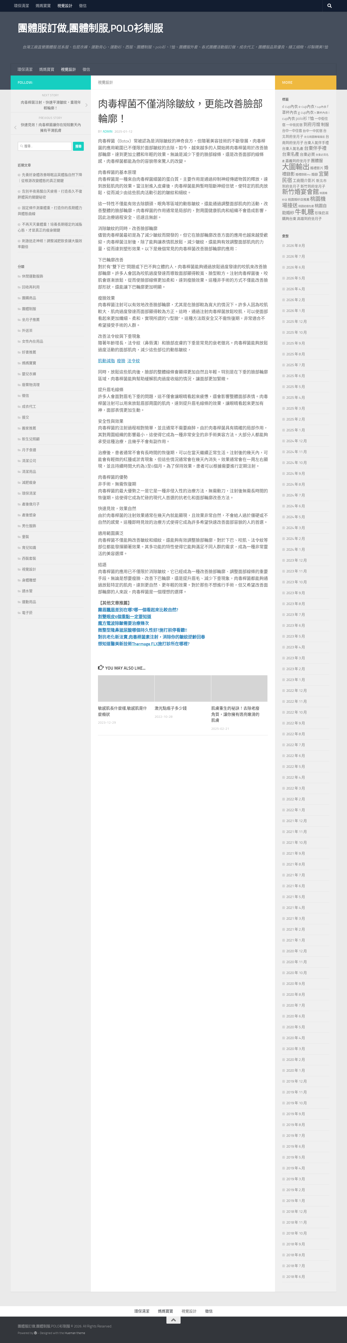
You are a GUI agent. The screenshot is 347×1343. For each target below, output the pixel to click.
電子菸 (27, 613)
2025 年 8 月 (295, 354)
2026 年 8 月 (295, 245)
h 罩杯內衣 (321, 112)
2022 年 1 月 (295, 810)
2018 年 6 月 (295, 1277)
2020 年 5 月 (295, 1027)
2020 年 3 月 (295, 1049)
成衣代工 (29, 406)
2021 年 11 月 (296, 832)
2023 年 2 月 (295, 669)
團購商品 (29, 298)
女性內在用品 (32, 341)
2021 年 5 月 (295, 897)
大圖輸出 (295, 167)
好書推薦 (29, 352)
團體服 (317, 160)
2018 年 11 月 (296, 1222)
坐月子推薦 (31, 320)
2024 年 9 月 (295, 473)
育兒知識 (29, 548)
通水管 (27, 591)
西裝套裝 (29, 558)
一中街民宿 (294, 125)
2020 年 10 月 (296, 973)
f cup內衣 (320, 107)
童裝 (25, 537)
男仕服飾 (29, 526)
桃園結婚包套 (306, 206)
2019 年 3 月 (295, 1179)
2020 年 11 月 (296, 962)
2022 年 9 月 (295, 723)
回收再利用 (31, 287)
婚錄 (314, 174)
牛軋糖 (304, 212)
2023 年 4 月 (295, 647)
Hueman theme (75, 1333)
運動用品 (29, 602)
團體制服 (29, 309)
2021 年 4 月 (295, 908)
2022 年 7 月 (295, 745)
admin (107, 132)
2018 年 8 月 (295, 1255)
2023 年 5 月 (295, 636)
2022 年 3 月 (295, 788)
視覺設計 (64, 6)
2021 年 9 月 (295, 853)
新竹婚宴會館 (300, 192)
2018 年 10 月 (296, 1233)
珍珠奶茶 (322, 213)
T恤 (311, 118)
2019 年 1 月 (295, 1201)
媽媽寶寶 (43, 6)
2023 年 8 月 (295, 604)
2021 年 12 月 (296, 821)
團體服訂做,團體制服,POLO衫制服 (90, 28)
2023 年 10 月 (296, 582)
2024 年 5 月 (295, 517)
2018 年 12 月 (296, 1211)
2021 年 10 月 (296, 842)
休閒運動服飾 (32, 276)
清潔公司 (29, 461)
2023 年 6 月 (295, 625)
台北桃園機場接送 (314, 136)
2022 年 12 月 (296, 690)
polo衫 (301, 118)
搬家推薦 (29, 428)
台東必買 (307, 154)
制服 (325, 124)
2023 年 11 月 (296, 571)
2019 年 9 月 (295, 1114)
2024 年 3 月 (295, 528)
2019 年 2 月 (295, 1190)
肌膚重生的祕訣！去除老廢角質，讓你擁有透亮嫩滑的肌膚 (235, 714)
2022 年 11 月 (296, 701)
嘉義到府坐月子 (297, 161)
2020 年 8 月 (295, 994)
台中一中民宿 (312, 131)
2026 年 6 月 (295, 267)
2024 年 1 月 (295, 549)
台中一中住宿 (292, 131)
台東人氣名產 (292, 149)
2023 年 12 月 (296, 560)
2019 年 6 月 (295, 1146)
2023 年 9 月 (295, 593)
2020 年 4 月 (295, 1038)
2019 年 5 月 (295, 1157)
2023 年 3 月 (295, 658)
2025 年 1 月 (295, 430)
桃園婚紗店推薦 (298, 199)
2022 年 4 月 (295, 777)
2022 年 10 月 (296, 712)
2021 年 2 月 (295, 929)
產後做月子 (31, 504)
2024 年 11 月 (296, 452)
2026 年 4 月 (295, 289)
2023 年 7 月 (295, 615)
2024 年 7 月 (295, 495)
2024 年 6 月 (295, 506)
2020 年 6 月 (295, 1016)
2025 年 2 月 (295, 419)
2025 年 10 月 (296, 332)
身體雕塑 (29, 580)
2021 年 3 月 (295, 918)
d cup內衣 (290, 106)
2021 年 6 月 (295, 886)
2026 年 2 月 (295, 300)
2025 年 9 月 (295, 343)
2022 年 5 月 (295, 766)
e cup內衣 (306, 106)
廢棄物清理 (31, 385)
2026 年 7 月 (295, 256)
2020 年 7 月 (295, 1005)
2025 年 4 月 (295, 397)
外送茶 (27, 330)
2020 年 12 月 (296, 951)
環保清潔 (21, 6)
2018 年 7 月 (295, 1266)
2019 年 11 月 (296, 1092)
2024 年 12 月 (296, 441)
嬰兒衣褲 (29, 374)
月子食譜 (29, 450)
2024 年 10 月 (296, 463)
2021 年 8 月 (295, 864)
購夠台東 (289, 219)
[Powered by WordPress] (35, 1333)
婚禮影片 (316, 168)
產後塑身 (29, 515)
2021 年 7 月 (295, 875)
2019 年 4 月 (295, 1168)
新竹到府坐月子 (312, 186)
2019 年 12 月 (296, 1081)
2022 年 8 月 (295, 734)
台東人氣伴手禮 (316, 143)
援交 (25, 417)
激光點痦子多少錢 (171, 708)
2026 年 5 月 (295, 278)
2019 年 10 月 (296, 1103)
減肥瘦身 (29, 482)
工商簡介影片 (304, 180)
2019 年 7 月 (295, 1135)
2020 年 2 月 (295, 1060)
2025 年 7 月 (295, 365)
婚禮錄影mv (303, 174)
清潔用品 (29, 472)
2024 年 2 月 (295, 539)
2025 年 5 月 (295, 387)
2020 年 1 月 (295, 1070)
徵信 (83, 6)
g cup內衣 (306, 112)
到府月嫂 (311, 124)
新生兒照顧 (31, 439)
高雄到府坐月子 (309, 219)
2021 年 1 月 (295, 940)
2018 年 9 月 (295, 1244)
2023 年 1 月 (295, 680)
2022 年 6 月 (295, 756)
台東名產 (290, 154)
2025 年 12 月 (296, 321)
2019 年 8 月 (295, 1125)
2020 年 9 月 (295, 984)
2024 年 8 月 (295, 484)
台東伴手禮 (315, 148)
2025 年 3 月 (295, 408)
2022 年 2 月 (295, 799)
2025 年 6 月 (295, 376)
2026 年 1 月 (295, 311)
